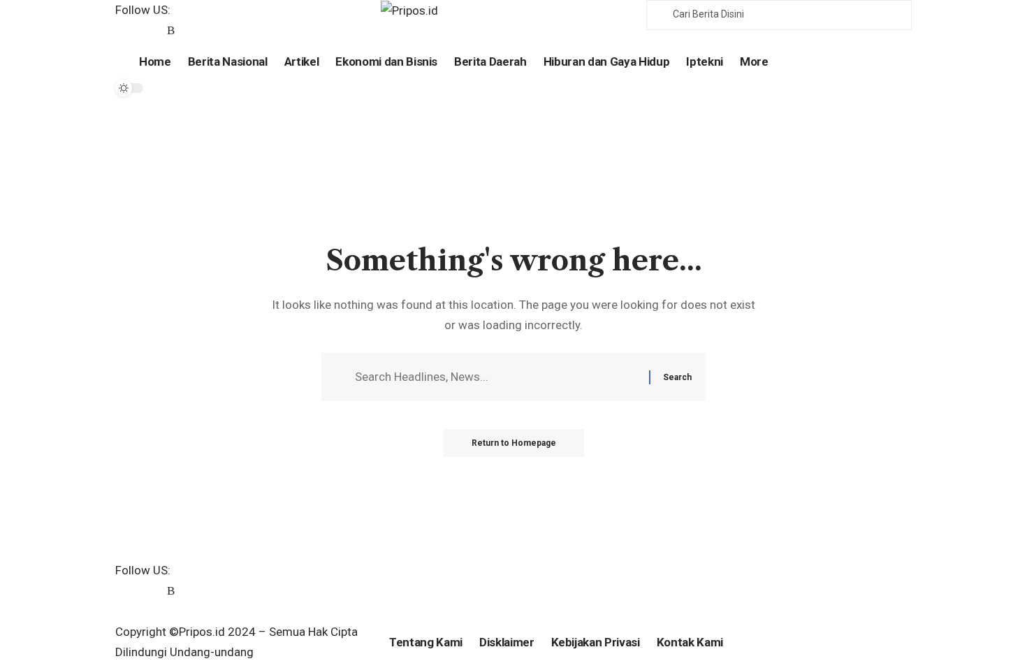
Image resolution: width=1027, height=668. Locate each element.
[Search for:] (496, 377)
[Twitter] (139, 31)
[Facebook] (123, 31)
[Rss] (170, 31)
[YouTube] (155, 31)
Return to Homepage (514, 443)
